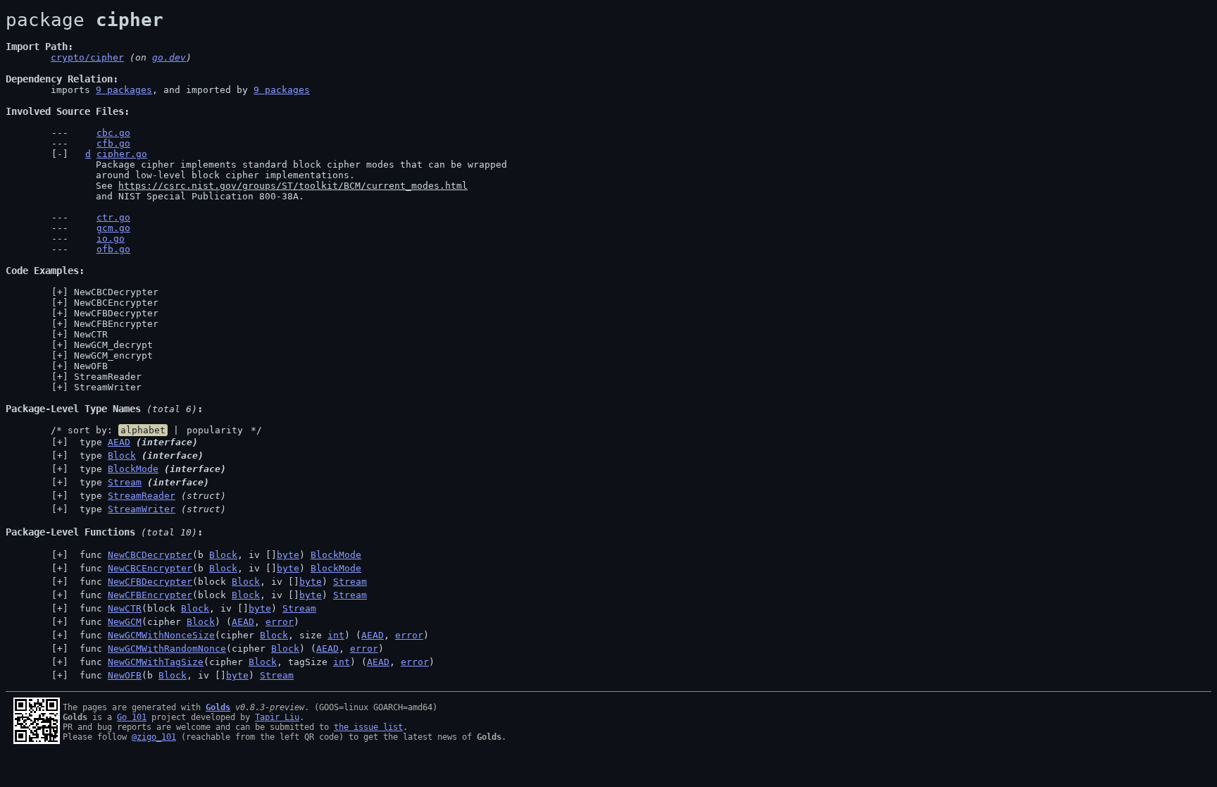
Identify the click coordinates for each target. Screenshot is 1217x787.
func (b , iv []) (217, 555)
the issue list (368, 727)
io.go (110, 238)
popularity (215, 430)
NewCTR (91, 334)
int (335, 635)
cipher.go (121, 154)
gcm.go (113, 228)
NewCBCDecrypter (116, 292)
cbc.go (113, 133)
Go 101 (131, 717)
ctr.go (113, 217)
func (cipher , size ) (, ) (251, 635)
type (136, 442)
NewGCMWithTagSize (156, 662)
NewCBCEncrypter (116, 302)
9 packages (124, 90)
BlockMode (133, 469)
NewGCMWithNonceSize (161, 635)
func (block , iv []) (220, 581)
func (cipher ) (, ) (186, 621)
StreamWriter (108, 387)
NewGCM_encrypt (113, 355)
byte (288, 555)
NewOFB (91, 366)
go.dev (169, 57)
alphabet (143, 430)
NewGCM (125, 621)
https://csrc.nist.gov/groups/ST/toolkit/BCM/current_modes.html (293, 185)
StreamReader (108, 376)
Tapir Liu (277, 717)
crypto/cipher (87, 57)
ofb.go (113, 249)
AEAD (119, 442)
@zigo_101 (154, 737)
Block (122, 455)
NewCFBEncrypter (116, 323)
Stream (125, 482)
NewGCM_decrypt (113, 345)
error (280, 621)
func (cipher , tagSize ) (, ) (254, 662)
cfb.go (113, 143)
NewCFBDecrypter (116, 313)
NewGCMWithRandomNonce (167, 648)
